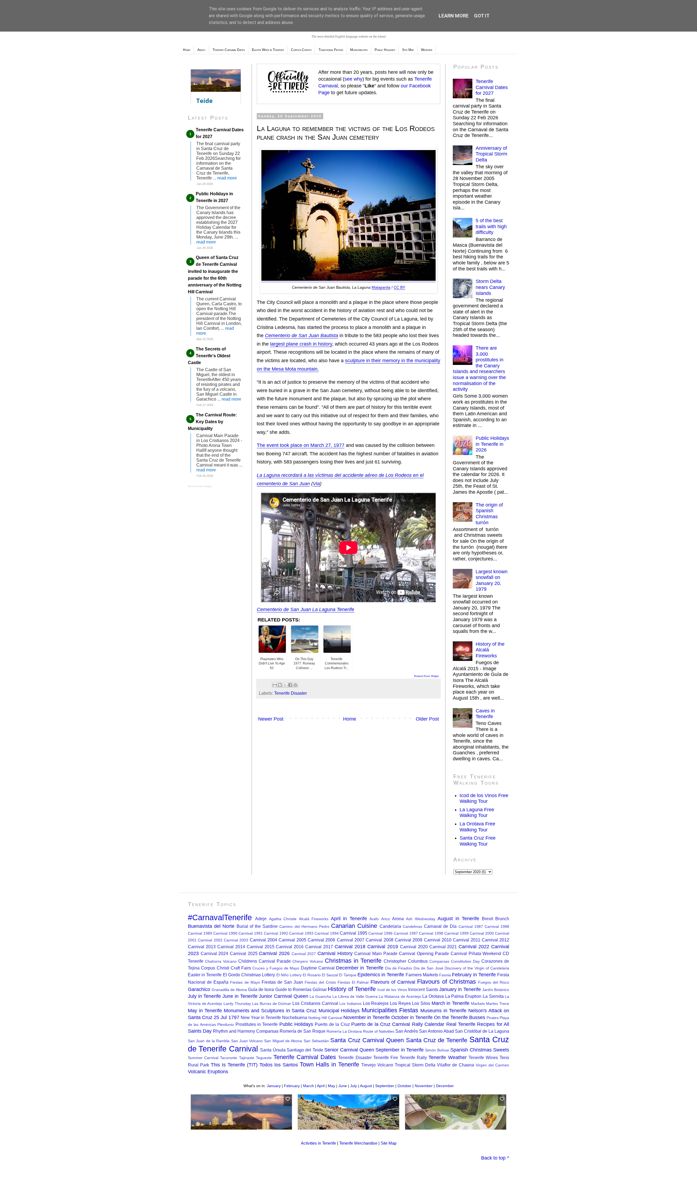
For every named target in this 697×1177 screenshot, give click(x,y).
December (445, 1086)
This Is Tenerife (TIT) (234, 1065)
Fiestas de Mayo (245, 982)
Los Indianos (350, 1003)
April (321, 1086)
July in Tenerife (204, 996)
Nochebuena (294, 1017)
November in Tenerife (366, 1017)
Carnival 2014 (231, 946)
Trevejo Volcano (377, 1064)
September (384, 1086)
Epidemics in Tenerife (380, 974)
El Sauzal (330, 975)
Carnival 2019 (382, 946)
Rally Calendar (428, 1024)
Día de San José (428, 968)
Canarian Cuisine (354, 925)
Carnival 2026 (274, 953)
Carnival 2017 (319, 946)
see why (353, 79)
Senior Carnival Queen (349, 1050)
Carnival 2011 (466, 939)
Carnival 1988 (497, 926)
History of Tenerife (351, 989)
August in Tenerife (458, 918)
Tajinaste (246, 1058)
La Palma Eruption (463, 996)
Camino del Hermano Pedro (304, 926)
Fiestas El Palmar (353, 982)
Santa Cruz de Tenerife (436, 1040)
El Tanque (347, 975)
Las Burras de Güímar (271, 1003)
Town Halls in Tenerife (329, 1064)
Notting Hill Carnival (325, 1018)
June (342, 1086)
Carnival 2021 (443, 946)
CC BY (399, 287)
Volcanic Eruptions (208, 1071)
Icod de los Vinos (392, 989)
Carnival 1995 (353, 933)
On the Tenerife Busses (459, 1017)
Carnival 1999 (456, 933)
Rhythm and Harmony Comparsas (246, 1031)
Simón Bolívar (437, 1050)
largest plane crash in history (301, 344)
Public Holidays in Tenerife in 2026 (492, 444)
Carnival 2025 (244, 953)
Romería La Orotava (344, 1031)
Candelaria (390, 926)
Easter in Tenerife (205, 974)
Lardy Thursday (237, 1003)
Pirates (493, 1018)
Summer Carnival (203, 1058)
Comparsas (439, 961)
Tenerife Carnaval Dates (229, 50)
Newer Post (270, 719)
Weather (426, 50)
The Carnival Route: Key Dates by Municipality (212, 422)
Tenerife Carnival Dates (304, 1057)
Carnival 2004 (263, 939)
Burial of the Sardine (257, 926)
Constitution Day (465, 961)
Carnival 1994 (326, 933)
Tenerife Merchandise (358, 1143)
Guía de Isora (261, 989)
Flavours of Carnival (393, 982)
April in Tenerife (349, 918)
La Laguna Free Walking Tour (477, 812)
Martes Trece (497, 1003)
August (366, 1086)
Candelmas (412, 926)
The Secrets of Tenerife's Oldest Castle (209, 356)
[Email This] (274, 685)
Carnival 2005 (292, 939)
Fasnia (445, 975)
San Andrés (406, 1031)
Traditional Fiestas (331, 50)
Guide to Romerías (293, 989)
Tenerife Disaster (290, 693)
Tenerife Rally (413, 1057)
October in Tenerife (412, 1017)
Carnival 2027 (304, 954)
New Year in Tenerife (261, 1017)
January (274, 1086)
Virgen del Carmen (492, 1065)
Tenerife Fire (385, 1057)
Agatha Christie (282, 919)
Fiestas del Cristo (320, 982)
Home (186, 50)
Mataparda (381, 287)
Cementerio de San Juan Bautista (301, 335)
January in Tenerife (460, 989)
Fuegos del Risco (493, 982)
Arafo (374, 919)
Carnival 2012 (495, 939)
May (331, 1086)
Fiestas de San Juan (282, 982)
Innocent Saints (423, 989)
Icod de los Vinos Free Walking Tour (484, 798)
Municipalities (359, 50)
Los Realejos (376, 1003)
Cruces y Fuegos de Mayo (275, 968)
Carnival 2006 (321, 939)
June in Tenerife (239, 996)
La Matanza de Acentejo (400, 996)
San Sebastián (316, 1041)
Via (316, 483)
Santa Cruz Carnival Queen (367, 1040)
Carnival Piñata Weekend (476, 953)
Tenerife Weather (447, 1057)
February (292, 1086)
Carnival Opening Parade (424, 953)
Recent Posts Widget (200, 486)
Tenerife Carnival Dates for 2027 (492, 87)
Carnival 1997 (406, 933)
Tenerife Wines (483, 1057)
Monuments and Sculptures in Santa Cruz (270, 1010)
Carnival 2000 (482, 933)
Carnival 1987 (470, 926)
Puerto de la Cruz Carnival (380, 1024)
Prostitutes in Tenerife (257, 1024)
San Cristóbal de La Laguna (482, 1031)
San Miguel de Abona (283, 1041)
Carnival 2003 (236, 940)
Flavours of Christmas (446, 981)
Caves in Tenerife (485, 713)
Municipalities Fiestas (390, 1010)
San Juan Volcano (247, 1041)
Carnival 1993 (301, 933)
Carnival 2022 (473, 946)
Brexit (487, 918)
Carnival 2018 (350, 946)
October (404, 1086)
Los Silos (421, 1003)
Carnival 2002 (210, 940)
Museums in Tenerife (443, 1010)
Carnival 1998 (431, 933)
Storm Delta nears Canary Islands (490, 287)
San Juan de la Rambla (209, 1041)
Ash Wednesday (420, 919)
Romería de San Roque (302, 1031)
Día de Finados (398, 968)
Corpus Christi (301, 50)
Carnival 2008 (379, 939)
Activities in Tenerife (318, 1143)
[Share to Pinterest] (295, 685)
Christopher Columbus (406, 961)
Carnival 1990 (225, 933)
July (353, 1086)
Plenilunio (225, 1024)
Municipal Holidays (339, 1010)
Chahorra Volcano (221, 961)
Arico (385, 919)
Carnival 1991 (251, 933)
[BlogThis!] (280, 685)
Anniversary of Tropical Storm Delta (491, 154)
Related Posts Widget (426, 676)
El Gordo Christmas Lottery (249, 974)
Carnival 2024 (214, 953)
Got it (482, 16)
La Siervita (493, 996)
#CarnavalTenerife (220, 917)
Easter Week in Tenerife (268, 50)
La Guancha (320, 996)
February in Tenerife (474, 974)
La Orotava (433, 996)
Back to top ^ (495, 1158)
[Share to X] (285, 685)
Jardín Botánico (495, 989)
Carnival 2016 (290, 946)
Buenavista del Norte (211, 926)
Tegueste (264, 1058)
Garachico (199, 989)
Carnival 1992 (276, 933)
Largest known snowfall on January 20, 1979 (492, 580)
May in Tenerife (205, 1010)
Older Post (427, 719)
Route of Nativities (378, 1031)
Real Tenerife (460, 1024)
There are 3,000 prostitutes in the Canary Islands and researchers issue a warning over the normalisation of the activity (479, 368)
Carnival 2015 (260, 946)
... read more (225, 178)
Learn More (454, 16)
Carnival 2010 (437, 939)
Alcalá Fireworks (313, 919)
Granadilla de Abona (229, 989)
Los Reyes (400, 1003)
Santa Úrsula (272, 1049)
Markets (478, 1003)
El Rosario (311, 975)
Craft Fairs (241, 967)
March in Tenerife (450, 1003)
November (424, 1086)
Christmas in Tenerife (353, 960)
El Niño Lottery (289, 975)
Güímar (320, 989)
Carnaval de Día (440, 926)
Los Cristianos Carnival (315, 1003)
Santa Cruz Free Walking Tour (478, 841)
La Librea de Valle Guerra (355, 996)
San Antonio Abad (436, 1031)
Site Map (408, 50)
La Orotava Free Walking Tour (477, 827)
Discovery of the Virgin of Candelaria (477, 968)
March (308, 1086)
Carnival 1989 (200, 933)
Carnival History (335, 953)
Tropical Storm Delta (415, 1064)
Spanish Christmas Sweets (479, 1050)
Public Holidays (385, 50)
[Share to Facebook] (290, 685)
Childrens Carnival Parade (264, 961)
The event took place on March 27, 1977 (300, 445)
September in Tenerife (399, 1050)
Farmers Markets (422, 974)
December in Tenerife (359, 968)
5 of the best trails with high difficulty (491, 226)
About (201, 50)
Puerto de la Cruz (332, 1024)
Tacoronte (228, 1058)
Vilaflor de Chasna (455, 1064)
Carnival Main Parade (375, 953)
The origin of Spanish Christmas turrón (489, 513)
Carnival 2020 (414, 946)
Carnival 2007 (350, 939)
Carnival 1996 (380, 933)
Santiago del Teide (305, 1049)
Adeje (261, 918)
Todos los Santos (278, 1065)
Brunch (502, 918)
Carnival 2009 (408, 939)
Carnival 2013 (202, 946)
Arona (398, 918)
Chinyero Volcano (307, 961)
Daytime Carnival (318, 967)
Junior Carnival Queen (283, 996)
